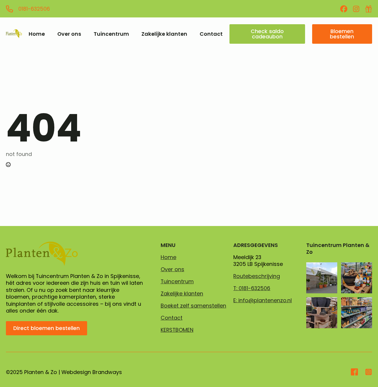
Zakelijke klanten (164, 34)
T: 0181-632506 (251, 288)
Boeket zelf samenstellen (193, 305)
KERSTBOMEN (177, 330)
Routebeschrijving (256, 276)
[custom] (343, 8)
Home (37, 34)
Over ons (69, 34)
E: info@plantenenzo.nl (262, 300)
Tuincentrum (111, 34)
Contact (211, 34)
